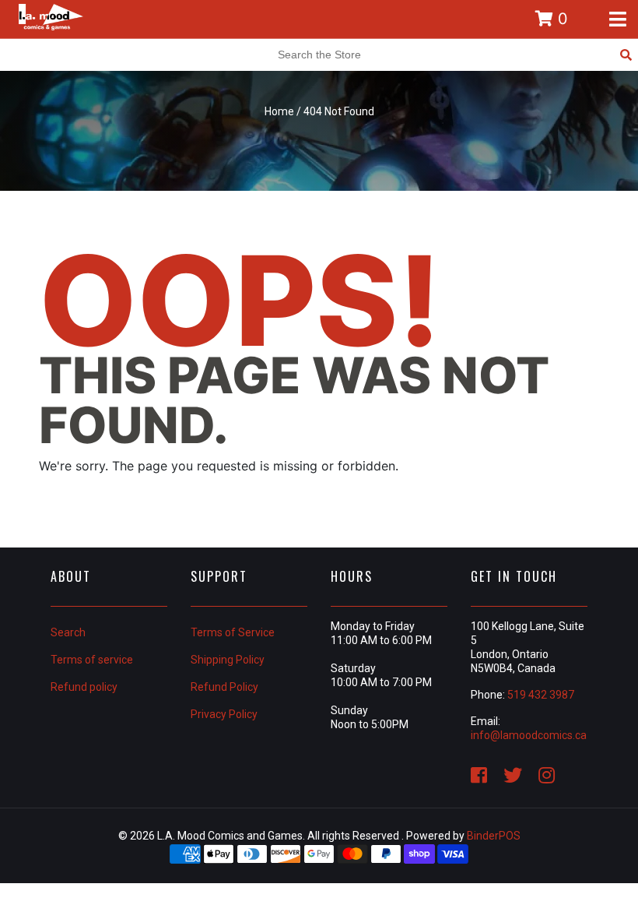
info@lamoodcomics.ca (529, 735)
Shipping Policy (228, 659)
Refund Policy (224, 687)
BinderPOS (494, 835)
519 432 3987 (540, 694)
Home (279, 111)
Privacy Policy (224, 714)
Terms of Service (233, 632)
